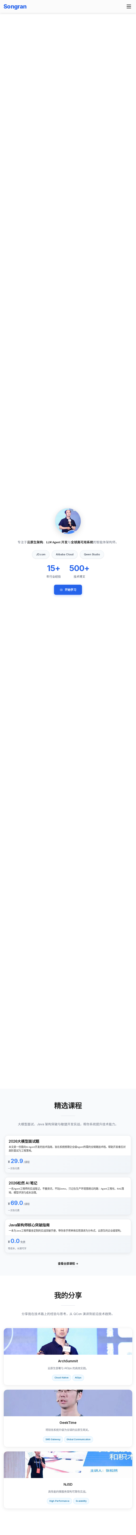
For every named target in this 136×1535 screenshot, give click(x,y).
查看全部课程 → (68, 1263)
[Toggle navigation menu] (128, 6)
